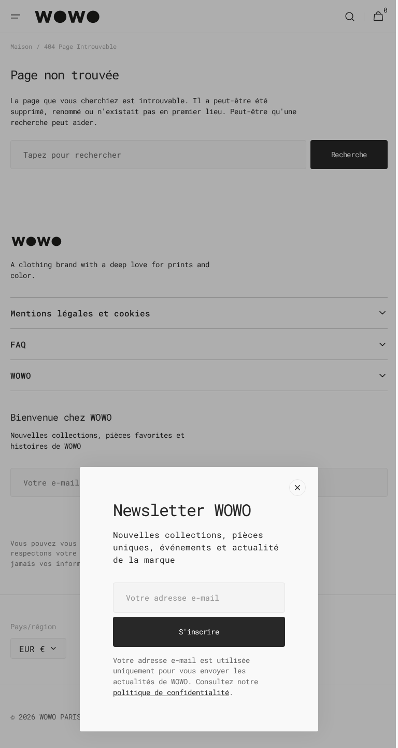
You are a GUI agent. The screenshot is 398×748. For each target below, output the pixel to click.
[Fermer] (294, 487)
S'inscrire (195, 631)
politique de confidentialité (167, 692)
